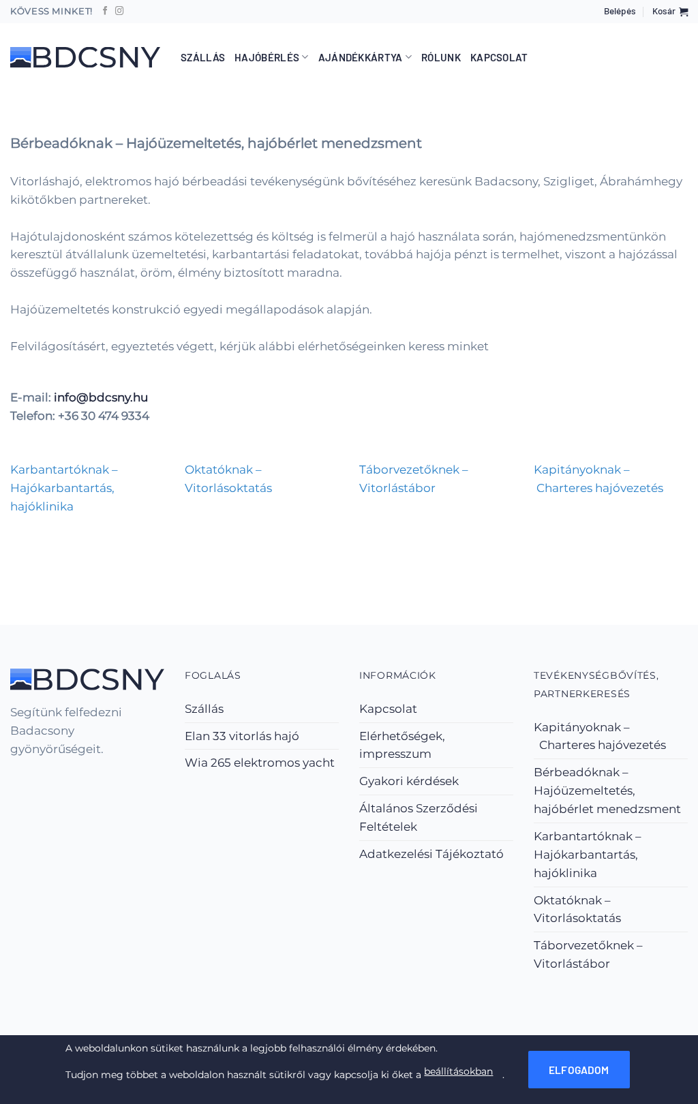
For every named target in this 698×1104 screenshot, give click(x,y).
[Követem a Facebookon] (105, 11)
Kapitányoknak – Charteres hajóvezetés (600, 736)
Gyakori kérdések (409, 781)
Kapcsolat (499, 57)
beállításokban (458, 1071)
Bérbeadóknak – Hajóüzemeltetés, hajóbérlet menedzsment (607, 790)
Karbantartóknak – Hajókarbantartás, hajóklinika (587, 854)
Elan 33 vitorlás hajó (242, 736)
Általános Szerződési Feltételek (418, 817)
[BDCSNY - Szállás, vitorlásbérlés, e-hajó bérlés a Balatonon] (85, 57)
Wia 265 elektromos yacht (260, 762)
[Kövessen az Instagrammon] (119, 11)
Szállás (203, 57)
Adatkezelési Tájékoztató (431, 854)
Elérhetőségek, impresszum (402, 745)
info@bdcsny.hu (101, 397)
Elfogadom (579, 1070)
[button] (620, 11)
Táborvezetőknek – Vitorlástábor (588, 954)
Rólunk (441, 57)
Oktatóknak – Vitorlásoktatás (577, 909)
